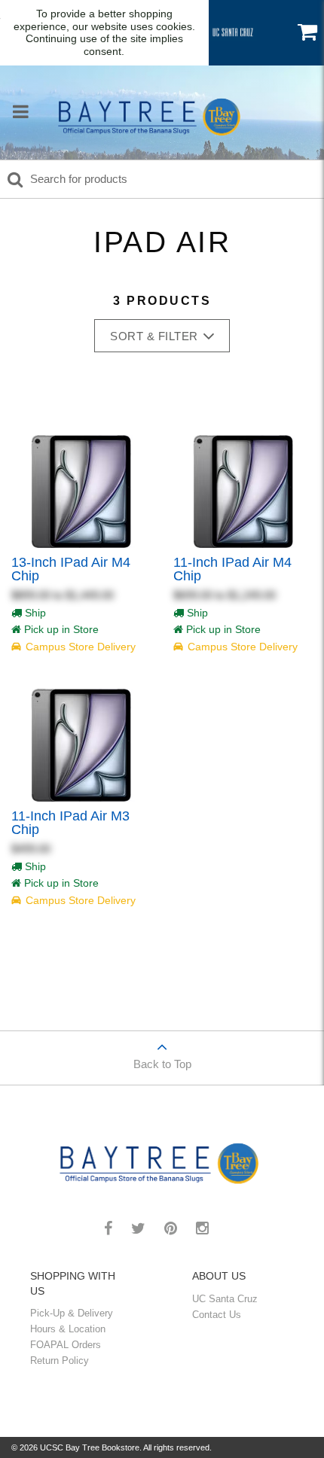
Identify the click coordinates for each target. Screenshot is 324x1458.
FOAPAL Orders (65, 1344)
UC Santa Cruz (225, 1298)
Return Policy (59, 1360)
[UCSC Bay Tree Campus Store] (151, 114)
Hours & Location (67, 1329)
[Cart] (307, 32)
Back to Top (162, 1064)
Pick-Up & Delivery (71, 1313)
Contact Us (216, 1314)
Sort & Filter (154, 336)
